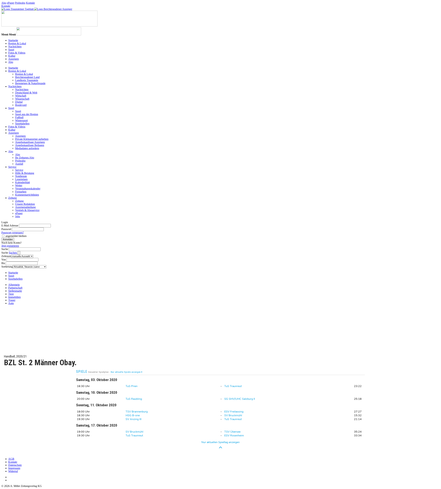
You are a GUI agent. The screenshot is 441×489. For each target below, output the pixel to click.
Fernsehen (20, 191)
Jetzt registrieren (10, 245)
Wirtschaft (20, 95)
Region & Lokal (17, 43)
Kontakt (30, 2)
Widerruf (13, 471)
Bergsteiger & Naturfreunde (30, 83)
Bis (3, 263)
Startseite (13, 40)
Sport (11, 49)
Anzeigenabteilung (25, 207)
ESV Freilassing (233, 412)
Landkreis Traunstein (26, 80)
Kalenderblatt (22, 182)
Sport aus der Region (26, 114)
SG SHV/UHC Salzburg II (239, 399)
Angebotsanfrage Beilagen (29, 145)
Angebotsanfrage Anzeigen (30, 142)
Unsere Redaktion (25, 204)
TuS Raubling (134, 399)
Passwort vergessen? (12, 232)
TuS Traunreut (233, 386)
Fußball (19, 117)
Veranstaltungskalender (27, 188)
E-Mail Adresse (9, 225)
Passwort (6, 229)
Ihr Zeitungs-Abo (24, 157)
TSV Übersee (232, 432)
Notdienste (21, 176)
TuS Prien (131, 386)
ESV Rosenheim (234, 435)
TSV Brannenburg (137, 412)
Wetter (18, 185)
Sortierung (7, 266)
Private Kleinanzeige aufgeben (31, 139)
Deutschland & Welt (26, 92)
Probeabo (20, 2)
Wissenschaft (22, 98)
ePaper (10, 2)
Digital (19, 101)
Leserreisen (21, 179)
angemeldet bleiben (16, 236)
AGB (11, 458)
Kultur (11, 55)
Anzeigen (13, 58)
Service (12, 166)
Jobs (17, 216)
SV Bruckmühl (233, 415)
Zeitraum (6, 256)
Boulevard (21, 105)
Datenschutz (15, 465)
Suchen (13, 252)
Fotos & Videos (16, 52)
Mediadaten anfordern (27, 148)
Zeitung (12, 197)
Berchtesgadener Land (27, 77)
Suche (4, 249)
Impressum (14, 468)
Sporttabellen (22, 123)
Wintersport (21, 120)
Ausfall (19, 163)
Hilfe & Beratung (24, 173)
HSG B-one (133, 415)
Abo (3, 2)
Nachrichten (15, 46)
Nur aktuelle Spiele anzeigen (126, 372)
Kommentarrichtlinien (27, 194)
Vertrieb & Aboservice (27, 210)
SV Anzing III (133, 419)
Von (3, 259)
